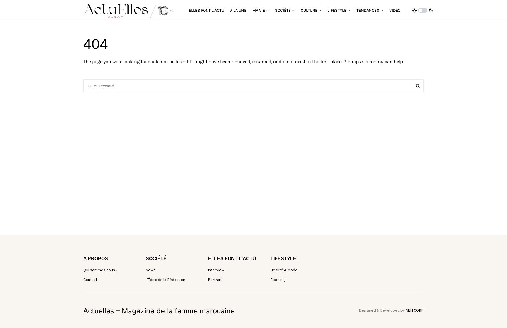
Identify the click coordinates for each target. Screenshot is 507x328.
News (151, 270)
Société (156, 258)
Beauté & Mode (284, 270)
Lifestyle (283, 258)
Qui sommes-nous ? (100, 270)
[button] (422, 10)
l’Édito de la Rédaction (165, 279)
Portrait (215, 279)
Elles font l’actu (232, 258)
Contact (90, 279)
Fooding (278, 279)
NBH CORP (415, 310)
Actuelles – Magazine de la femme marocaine (159, 311)
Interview (216, 270)
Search (417, 86)
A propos (95, 258)
